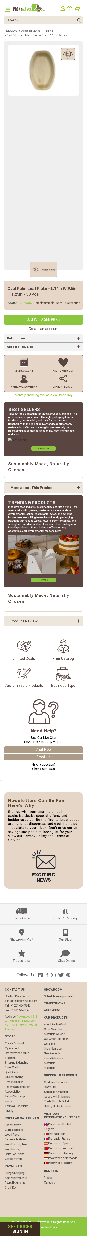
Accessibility (12, 1091)
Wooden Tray (13, 1149)
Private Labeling (14, 1077)
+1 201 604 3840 (20, 1005)
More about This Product (32, 488)
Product (48, 1177)
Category (49, 1182)
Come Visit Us (52, 1009)
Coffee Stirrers (14, 1158)
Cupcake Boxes (14, 1129)
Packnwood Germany (60, 1153)
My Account (12, 1048)
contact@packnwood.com (21, 1000)
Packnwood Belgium (60, 1162)
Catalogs (49, 1043)
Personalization (14, 1082)
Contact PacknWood (17, 996)
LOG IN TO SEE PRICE (43, 319)
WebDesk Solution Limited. (52, 1232)
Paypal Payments (15, 1182)
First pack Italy (56, 1133)
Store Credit (12, 1067)
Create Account (14, 1043)
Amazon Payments (16, 1177)
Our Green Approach (56, 1038)
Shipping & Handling (16, 1062)
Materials (49, 1063)
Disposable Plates (15, 1139)
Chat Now (43, 749)
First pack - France (59, 1138)
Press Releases (53, 1058)
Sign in (20, 1229)
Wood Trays (12, 1134)
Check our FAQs (43, 769)
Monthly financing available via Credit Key (43, 395)
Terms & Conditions (16, 1106)
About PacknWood (55, 1024)
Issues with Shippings (57, 1096)
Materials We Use (54, 1034)
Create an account (43, 329)
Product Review (24, 621)
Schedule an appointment (59, 996)
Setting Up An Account (57, 1106)
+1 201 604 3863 (20, 1010)
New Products (52, 1053)
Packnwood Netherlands (62, 1158)
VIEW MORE (43, 449)
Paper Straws (13, 1125)
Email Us (44, 757)
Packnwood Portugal (60, 1148)
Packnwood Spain (58, 1143)
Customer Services (55, 1082)
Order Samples (53, 1029)
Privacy (9, 1111)
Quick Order (12, 1072)
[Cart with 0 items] (78, 8)
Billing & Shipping (14, 1173)
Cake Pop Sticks (14, 1154)
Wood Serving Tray (16, 1144)
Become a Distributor (17, 1086)
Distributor (50, 1087)
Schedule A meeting (56, 1091)
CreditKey (10, 1187)
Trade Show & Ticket (56, 1101)
